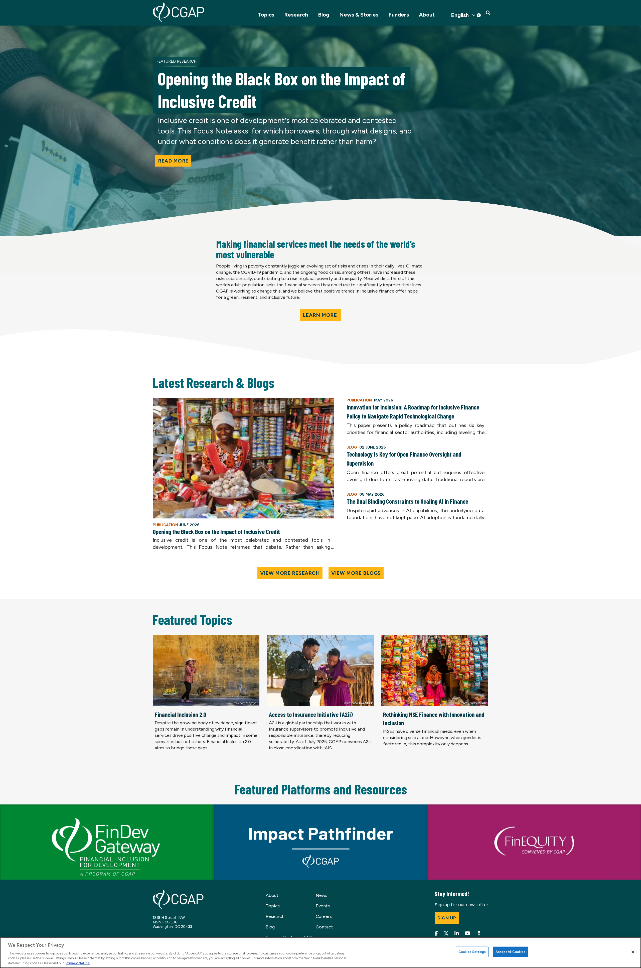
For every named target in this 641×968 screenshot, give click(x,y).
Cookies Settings (472, 952)
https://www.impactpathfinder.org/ (250, 807)
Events (323, 906)
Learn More (320, 315)
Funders (398, 14)
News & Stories (358, 14)
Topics (266, 14)
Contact (324, 927)
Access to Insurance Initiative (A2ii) (311, 714)
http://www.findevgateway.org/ (32, 807)
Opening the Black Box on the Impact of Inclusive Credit (216, 531)
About (427, 14)
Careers (324, 916)
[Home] (178, 12)
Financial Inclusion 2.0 (180, 714)
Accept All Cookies (510, 952)
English (460, 15)
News (321, 895)
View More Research (290, 573)
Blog (323, 14)
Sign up (446, 918)
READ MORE (173, 161)
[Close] (632, 951)
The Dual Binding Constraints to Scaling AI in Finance (407, 501)
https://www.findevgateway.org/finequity (470, 807)
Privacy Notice (78, 963)
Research (296, 14)
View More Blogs (356, 573)
